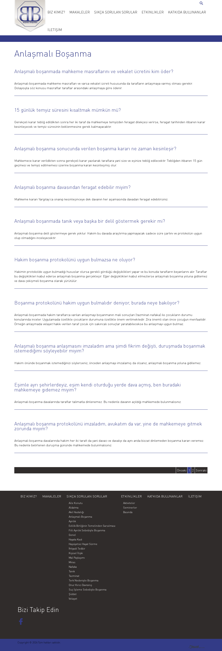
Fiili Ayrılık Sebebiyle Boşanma (87, 530)
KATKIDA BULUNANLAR (187, 12)
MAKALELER (79, 12)
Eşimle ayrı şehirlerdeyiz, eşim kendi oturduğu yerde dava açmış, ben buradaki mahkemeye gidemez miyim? (97, 387)
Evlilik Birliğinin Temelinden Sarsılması (92, 525)
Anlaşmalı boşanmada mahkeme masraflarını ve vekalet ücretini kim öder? (93, 71)
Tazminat (74, 575)
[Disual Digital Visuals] (196, 647)
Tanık (72, 571)
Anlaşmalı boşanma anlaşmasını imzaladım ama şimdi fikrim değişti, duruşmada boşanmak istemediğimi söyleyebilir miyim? (109, 348)
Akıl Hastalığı (76, 512)
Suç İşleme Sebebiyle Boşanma (87, 589)
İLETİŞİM (54, 30)
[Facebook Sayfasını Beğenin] (21, 621)
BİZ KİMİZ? (56, 12)
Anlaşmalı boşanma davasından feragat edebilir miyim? (72, 187)
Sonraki (201, 470)
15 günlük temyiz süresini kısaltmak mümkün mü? (67, 110)
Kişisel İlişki (76, 553)
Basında (127, 512)
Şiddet (73, 594)
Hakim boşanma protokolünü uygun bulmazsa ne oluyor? (74, 259)
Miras (72, 562)
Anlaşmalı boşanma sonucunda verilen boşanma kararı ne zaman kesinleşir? (95, 148)
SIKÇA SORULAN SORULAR (115, 12)
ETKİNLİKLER (153, 12)
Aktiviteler (129, 503)
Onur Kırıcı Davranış (80, 585)
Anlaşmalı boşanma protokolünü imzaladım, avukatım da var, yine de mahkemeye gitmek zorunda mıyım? (108, 426)
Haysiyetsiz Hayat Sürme (83, 544)
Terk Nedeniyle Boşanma (83, 580)
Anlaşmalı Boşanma (80, 516)
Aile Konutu (76, 503)
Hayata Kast (75, 539)
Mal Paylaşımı (77, 557)
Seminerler (130, 507)
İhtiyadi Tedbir (77, 548)
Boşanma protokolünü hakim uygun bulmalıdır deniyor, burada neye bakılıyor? (96, 303)
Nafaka (73, 566)
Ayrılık (72, 521)
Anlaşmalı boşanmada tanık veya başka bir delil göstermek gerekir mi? (89, 221)
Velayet (73, 598)
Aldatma (73, 507)
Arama (202, 3)
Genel (72, 535)
